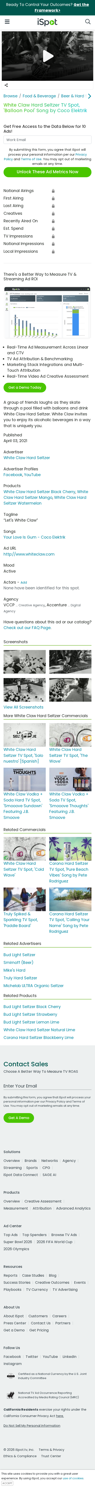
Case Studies (33, 1275)
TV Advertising (65, 1289)
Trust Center (51, 1456)
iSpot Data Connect (21, 1174)
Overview (12, 1160)
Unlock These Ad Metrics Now (47, 172)
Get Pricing (39, 1330)
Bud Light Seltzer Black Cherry (32, 1006)
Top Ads (11, 1234)
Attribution (42, 1208)
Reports (10, 1275)
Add (24, 582)
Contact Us (41, 1323)
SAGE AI (49, 1174)
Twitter (32, 1356)
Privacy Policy (55, 1101)
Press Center (15, 1323)
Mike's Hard (14, 970)
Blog (52, 1275)
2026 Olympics (16, 1248)
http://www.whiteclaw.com (29, 554)
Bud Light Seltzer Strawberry (30, 1014)
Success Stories (17, 1282)
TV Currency (37, 1289)
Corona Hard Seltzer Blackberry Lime (39, 1037)
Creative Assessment (43, 1201)
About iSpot (14, 1316)
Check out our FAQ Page (27, 627)
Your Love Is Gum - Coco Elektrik (34, 537)
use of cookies (73, 1478)
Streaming (13, 1167)
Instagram (13, 1363)
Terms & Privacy (51, 1449)
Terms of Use (31, 159)
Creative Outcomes (52, 1282)
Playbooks (12, 1289)
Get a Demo (14, 1330)
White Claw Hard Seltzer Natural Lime (39, 1030)
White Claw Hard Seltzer (27, 457)
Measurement (16, 1208)
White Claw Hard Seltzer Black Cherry (39, 491)
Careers (59, 1316)
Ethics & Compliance (20, 1456)
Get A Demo (18, 1117)
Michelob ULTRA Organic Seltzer (34, 985)
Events (80, 1282)
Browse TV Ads (64, 1234)
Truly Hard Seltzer (20, 978)
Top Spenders (34, 1234)
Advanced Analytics (73, 1208)
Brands (31, 1160)
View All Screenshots (24, 707)
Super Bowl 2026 (18, 1241)
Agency (69, 1160)
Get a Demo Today (24, 387)
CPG (46, 1167)
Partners (62, 1323)
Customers (38, 1316)
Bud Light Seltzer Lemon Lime (31, 1022)
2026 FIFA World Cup (54, 1241)
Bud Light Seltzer (19, 954)
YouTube (32, 474)
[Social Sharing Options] (6, 85)
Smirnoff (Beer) (19, 962)
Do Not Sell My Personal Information (32, 1425)
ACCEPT (7, 1483)
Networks (49, 1160)
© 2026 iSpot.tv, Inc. (19, 1449)
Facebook (13, 474)
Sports (32, 1167)
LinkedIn (69, 1356)
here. (60, 1416)
